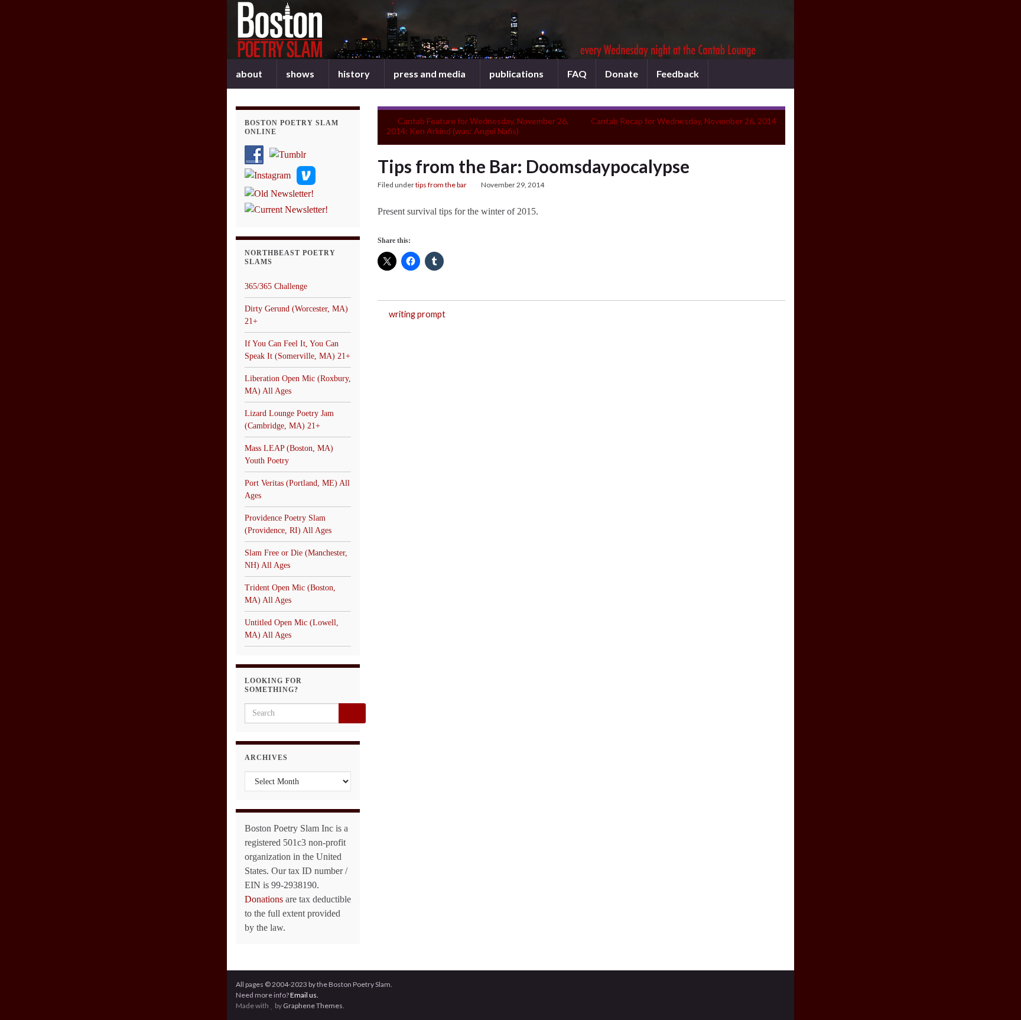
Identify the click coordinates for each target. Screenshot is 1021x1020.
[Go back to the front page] (510, 29)
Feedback (677, 73)
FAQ (577, 73)
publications (517, 73)
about (250, 73)
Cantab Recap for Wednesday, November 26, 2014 (683, 121)
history (355, 73)
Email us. (304, 994)
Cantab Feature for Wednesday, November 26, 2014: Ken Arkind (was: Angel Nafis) (477, 126)
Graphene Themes (313, 1005)
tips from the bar (441, 184)
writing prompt (417, 314)
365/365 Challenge (276, 286)
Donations (264, 899)
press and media (430, 73)
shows (301, 73)
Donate (621, 73)
